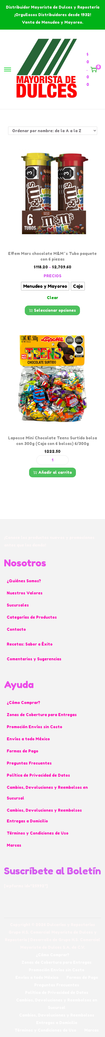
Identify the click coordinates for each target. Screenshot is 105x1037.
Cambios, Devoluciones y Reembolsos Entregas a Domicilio (44, 815)
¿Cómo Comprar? (23, 702)
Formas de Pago (22, 751)
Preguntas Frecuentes (29, 763)
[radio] (45, 286)
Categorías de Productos (32, 617)
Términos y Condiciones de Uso (37, 833)
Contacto (16, 629)
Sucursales (18, 605)
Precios (52, 276)
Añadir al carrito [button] (55, 472)
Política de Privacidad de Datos (38, 775)
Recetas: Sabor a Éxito (29, 644)
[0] (93, 69)
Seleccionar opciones (55, 310)
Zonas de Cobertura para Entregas (42, 714)
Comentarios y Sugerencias (34, 659)
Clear (52, 297)
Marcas (14, 845)
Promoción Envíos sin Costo (34, 726)
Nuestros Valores (25, 593)
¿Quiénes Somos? (24, 581)
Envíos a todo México (28, 739)
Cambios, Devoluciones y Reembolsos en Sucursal (47, 792)
